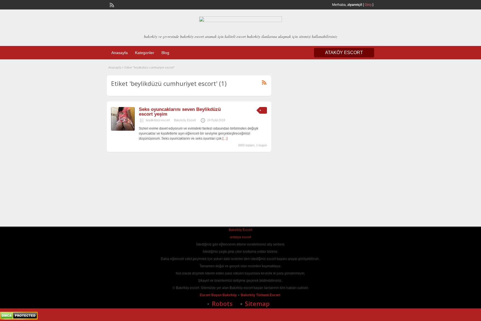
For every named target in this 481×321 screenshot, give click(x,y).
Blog (165, 52)
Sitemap (257, 303)
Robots (222, 303)
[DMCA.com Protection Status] (19, 318)
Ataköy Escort (344, 52)
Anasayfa (119, 52)
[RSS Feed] (111, 4)
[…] (224, 138)
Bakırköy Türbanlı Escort (261, 295)
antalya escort (240, 237)
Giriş (368, 5)
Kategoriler (144, 52)
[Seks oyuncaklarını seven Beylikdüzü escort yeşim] (123, 130)
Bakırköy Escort (185, 120)
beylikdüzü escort (158, 120)
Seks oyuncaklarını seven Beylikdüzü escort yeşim (180, 112)
